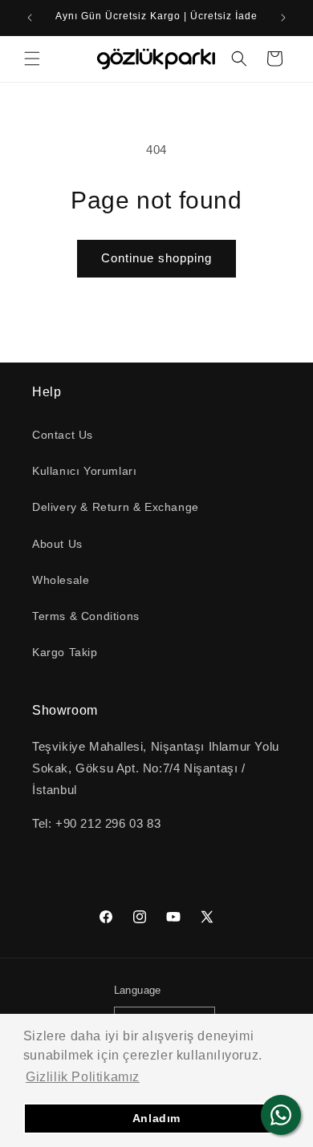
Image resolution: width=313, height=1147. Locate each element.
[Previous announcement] (29, 17)
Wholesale (60, 580)
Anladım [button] (156, 1118)
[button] (32, 58)
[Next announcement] (283, 17)
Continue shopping (156, 258)
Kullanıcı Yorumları (84, 470)
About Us (57, 543)
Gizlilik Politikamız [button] (83, 1077)
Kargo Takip (65, 652)
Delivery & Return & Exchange (115, 507)
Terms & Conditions (86, 616)
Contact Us (62, 434)
